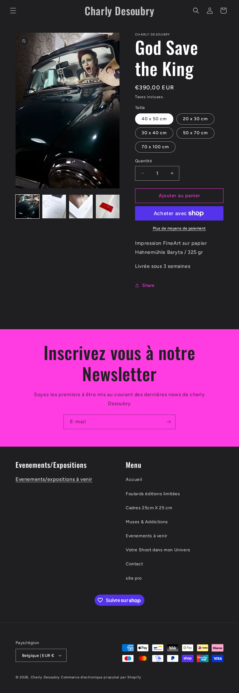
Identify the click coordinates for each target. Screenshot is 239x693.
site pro (134, 578)
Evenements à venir (146, 536)
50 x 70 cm (195, 132)
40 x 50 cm (154, 118)
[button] (13, 10)
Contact (134, 564)
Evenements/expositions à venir (54, 479)
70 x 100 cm (155, 147)
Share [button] (148, 285)
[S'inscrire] (168, 422)
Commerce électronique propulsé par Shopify (101, 677)
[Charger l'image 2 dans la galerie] (54, 206)
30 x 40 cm (154, 132)
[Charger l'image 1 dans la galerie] (27, 206)
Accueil (134, 479)
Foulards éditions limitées (153, 493)
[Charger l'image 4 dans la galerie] (108, 206)
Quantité (143, 161)
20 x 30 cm (195, 118)
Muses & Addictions (147, 521)
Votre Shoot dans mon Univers (158, 550)
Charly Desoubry (45, 677)
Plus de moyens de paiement (179, 228)
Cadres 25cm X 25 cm (149, 507)
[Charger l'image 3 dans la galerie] (81, 206)
